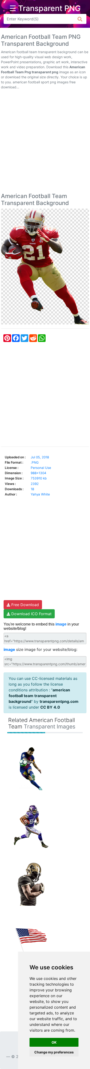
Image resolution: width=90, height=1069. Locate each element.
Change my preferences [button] (54, 1052)
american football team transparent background (39, 696)
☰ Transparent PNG (45, 8)
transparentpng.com (59, 701)
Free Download (24, 604)
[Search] (80, 19)
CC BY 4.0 (50, 707)
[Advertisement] (45, 142)
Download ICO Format (31, 613)
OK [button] (54, 1042)
